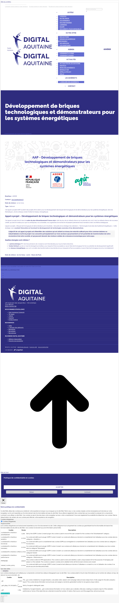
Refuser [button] (31, 492)
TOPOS (11, 316)
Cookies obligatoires (9, 521)
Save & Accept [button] (5, 593)
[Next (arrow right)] (3, 599)
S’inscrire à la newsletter (16, 341)
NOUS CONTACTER (10, 306)
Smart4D (11, 318)
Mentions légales (22, 347)
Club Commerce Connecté (16, 312)
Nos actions (12, 331)
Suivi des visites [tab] (5, 569)
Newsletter (12, 329)
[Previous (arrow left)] (1, 599)
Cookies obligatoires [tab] (7, 519)
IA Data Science (13, 319)
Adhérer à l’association (15, 339)
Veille (10, 325)
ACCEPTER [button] (59, 487)
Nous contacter (43, 347)
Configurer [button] (87, 492)
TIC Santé (11, 314)
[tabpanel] (59, 546)
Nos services (12, 333)
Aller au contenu (6, 2)
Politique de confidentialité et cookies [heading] (19, 478)
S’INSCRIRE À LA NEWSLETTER (10, 270)
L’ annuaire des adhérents (16, 327)
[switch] (1, 570)
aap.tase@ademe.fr (18, 199)
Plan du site (33, 347)
